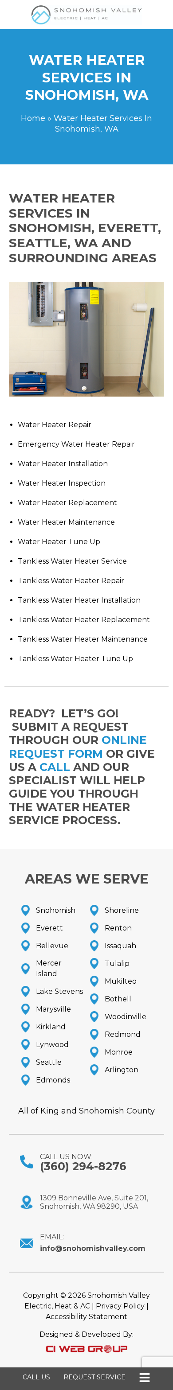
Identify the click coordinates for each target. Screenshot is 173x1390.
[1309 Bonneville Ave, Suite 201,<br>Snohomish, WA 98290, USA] (26, 1202)
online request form (78, 746)
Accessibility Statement (86, 1316)
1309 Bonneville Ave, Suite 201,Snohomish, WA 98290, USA (94, 1202)
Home (33, 118)
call (54, 767)
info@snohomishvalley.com (92, 1248)
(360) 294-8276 (83, 1166)
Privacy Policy (120, 1306)
